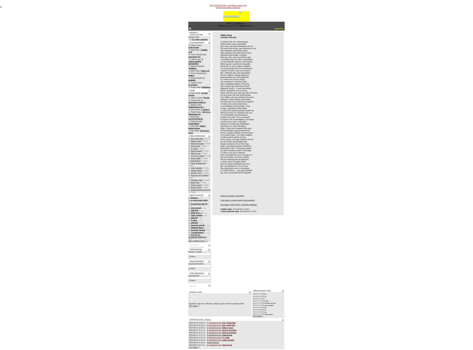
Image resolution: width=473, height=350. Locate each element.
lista (265, 312)
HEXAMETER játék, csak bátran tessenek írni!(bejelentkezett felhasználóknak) (228, 6)
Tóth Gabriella (196, 168)
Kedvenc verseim (268, 314)
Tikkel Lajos (196, 153)
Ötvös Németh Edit (198, 163)
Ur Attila (194, 148)
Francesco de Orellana (199, 175)
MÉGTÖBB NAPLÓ (196, 241)
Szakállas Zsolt (197, 180)
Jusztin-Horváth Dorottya (201, 190)
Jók (265, 296)
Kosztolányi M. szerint (270, 303)
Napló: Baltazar (213, 342)
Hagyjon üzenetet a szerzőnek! (232, 196)
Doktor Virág (196, 187)
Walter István (226, 35)
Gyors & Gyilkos (197, 156)
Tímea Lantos (196, 185)
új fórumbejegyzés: (219, 335)
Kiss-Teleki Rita (197, 139)
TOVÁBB (193, 306)
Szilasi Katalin (196, 151)
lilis (265, 307)
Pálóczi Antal (196, 141)
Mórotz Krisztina (197, 144)
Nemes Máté (196, 158)
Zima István (195, 146)
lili (265, 309)
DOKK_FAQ (196, 173)
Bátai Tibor (195, 182)
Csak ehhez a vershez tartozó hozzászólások (237, 200)
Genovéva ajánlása (268, 305)
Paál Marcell (196, 161)
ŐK (265, 294)
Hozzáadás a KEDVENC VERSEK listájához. (238, 205)
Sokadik (266, 301)
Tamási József (196, 170)
